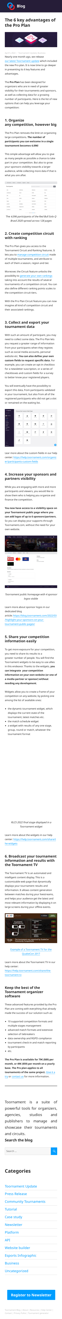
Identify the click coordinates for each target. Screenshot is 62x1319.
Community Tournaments (25, 1201)
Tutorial (11, 1209)
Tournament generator (38, 1313)
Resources (34, 1310)
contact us (18, 1076)
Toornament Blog (12, 1310)
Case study (13, 1217)
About (25, 1310)
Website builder (17, 1247)
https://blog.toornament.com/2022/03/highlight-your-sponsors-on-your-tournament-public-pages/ (31, 620)
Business (41, 53)
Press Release (16, 1193)
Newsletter (13, 1224)
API (7, 1240)
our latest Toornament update (22, 61)
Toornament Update (27, 53)
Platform (12, 1232)
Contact (8, 1313)
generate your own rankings (36, 275)
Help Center (46, 1310)
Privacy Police (20, 1313)
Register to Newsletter (31, 1294)
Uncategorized (16, 1271)
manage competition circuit (33, 254)
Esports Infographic (20, 1255)
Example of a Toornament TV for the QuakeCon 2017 (31, 951)
